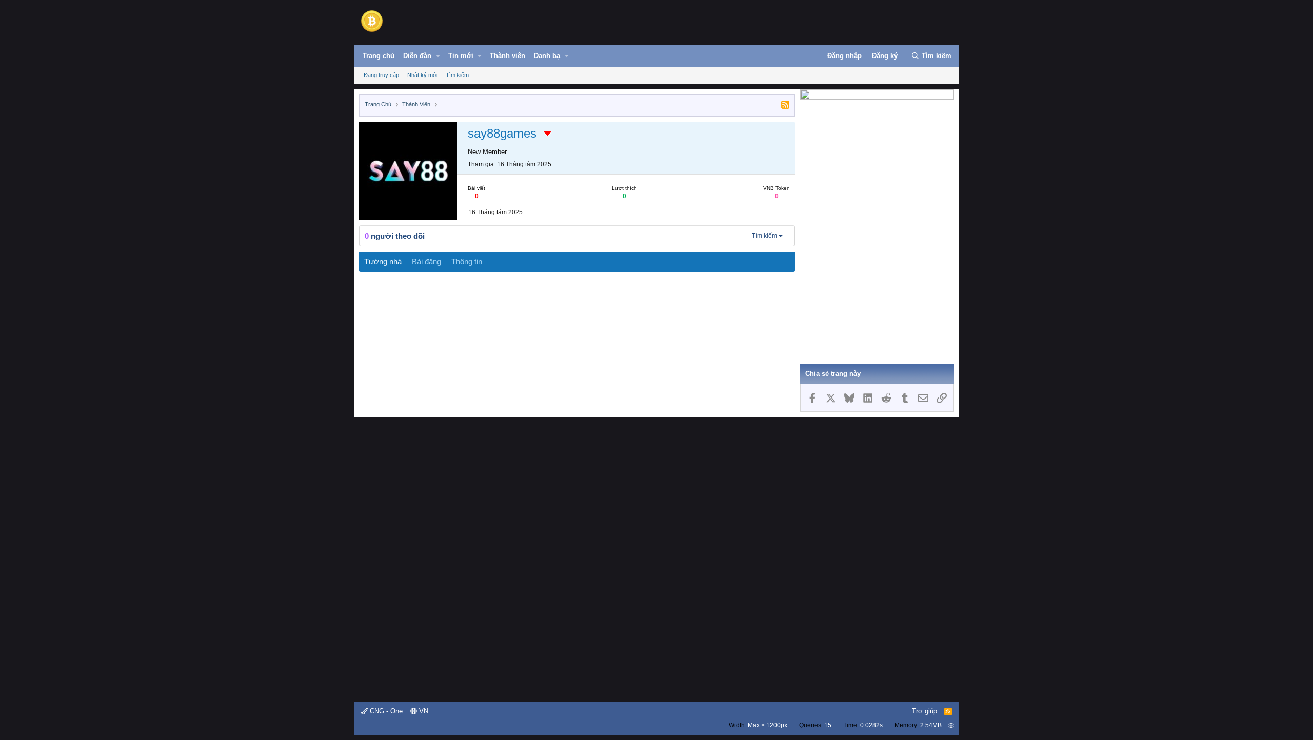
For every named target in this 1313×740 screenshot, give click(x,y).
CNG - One (385, 711)
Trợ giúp (924, 711)
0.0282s (871, 725)
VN (422, 711)
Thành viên (507, 56)
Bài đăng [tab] (426, 261)
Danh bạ (547, 56)
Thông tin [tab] (466, 261)
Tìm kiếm (457, 75)
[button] (438, 56)
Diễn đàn (417, 56)
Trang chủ (378, 56)
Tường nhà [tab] (383, 261)
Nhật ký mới (422, 75)
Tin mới (460, 56)
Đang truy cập (381, 75)
